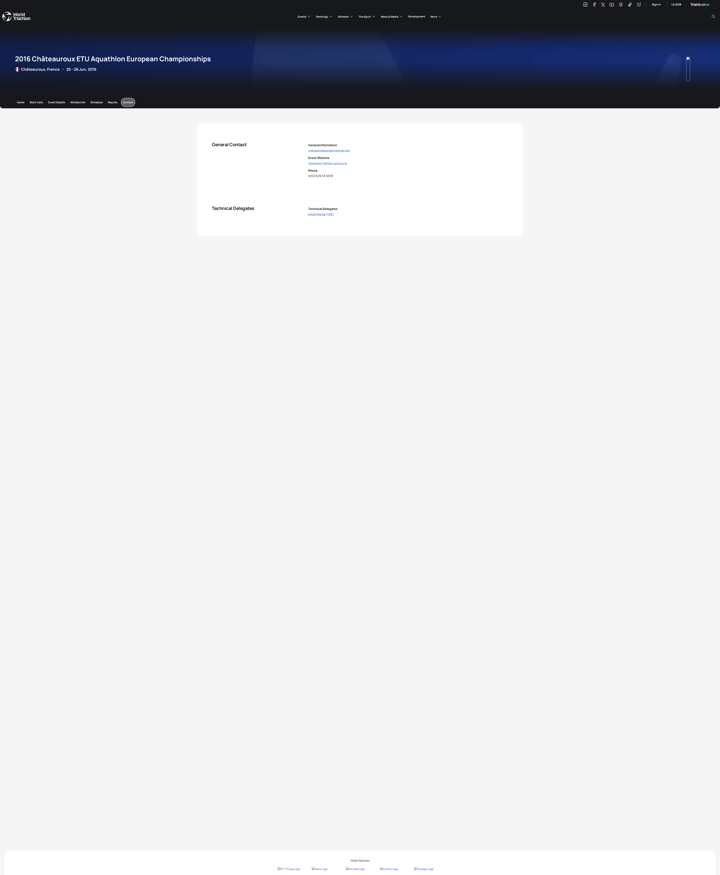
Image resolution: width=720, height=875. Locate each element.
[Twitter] (603, 5)
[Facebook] (594, 5)
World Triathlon (16, 16)
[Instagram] (585, 5)
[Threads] (621, 5)
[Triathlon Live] (700, 5)
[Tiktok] (630, 5)
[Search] (713, 16)
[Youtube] (611, 5)
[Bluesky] (639, 5)
